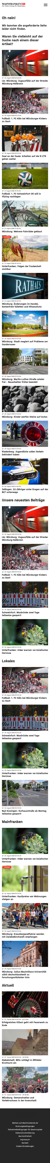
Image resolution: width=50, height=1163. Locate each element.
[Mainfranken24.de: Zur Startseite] (13, 4)
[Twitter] (25, 1115)
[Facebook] (18, 1115)
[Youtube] (32, 1115)
